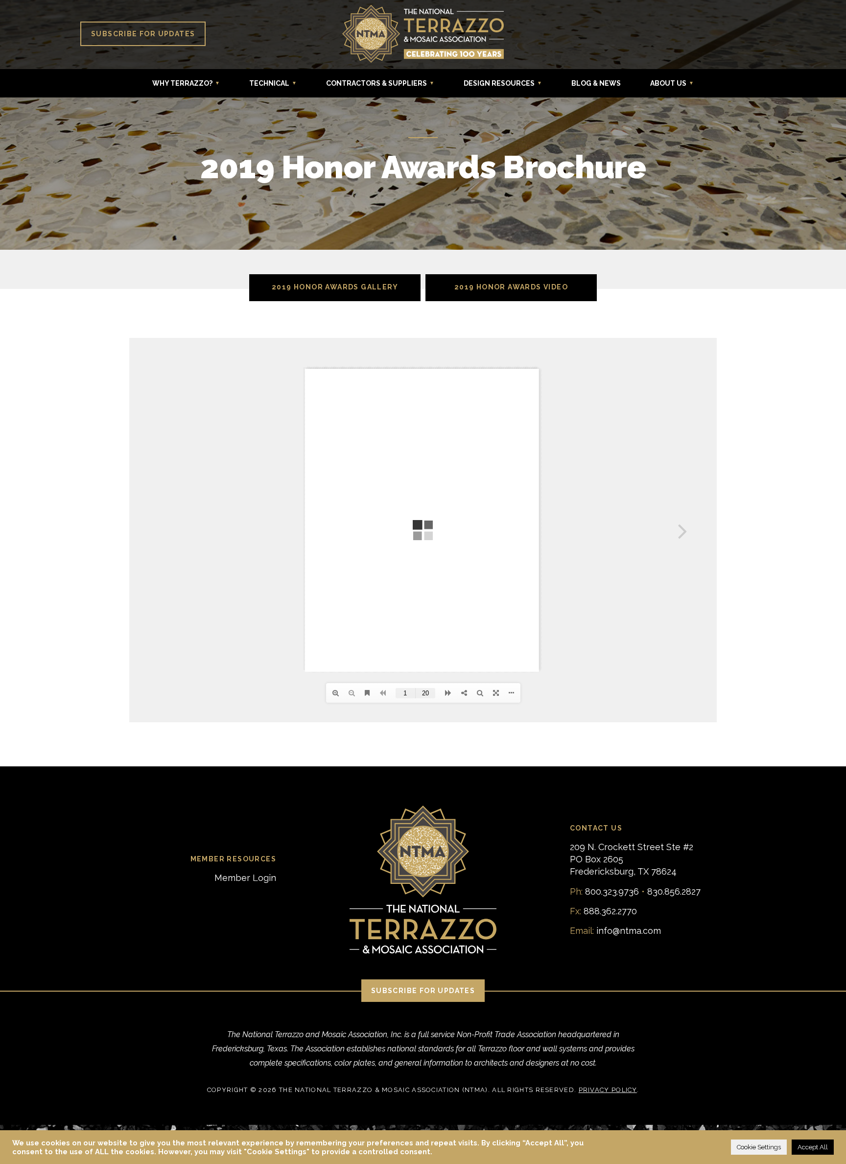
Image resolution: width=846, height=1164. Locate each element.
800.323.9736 (612, 891)
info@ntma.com (628, 931)
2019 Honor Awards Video (511, 287)
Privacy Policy (608, 1089)
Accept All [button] (813, 1147)
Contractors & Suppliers (376, 83)
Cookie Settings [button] (759, 1147)
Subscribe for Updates (143, 34)
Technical (269, 83)
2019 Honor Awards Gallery (335, 287)
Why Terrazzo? (182, 83)
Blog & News (596, 83)
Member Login (245, 878)
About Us (668, 83)
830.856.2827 (674, 891)
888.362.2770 (610, 911)
